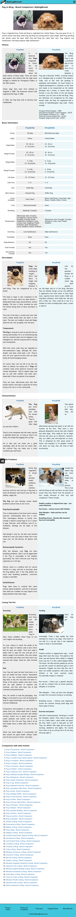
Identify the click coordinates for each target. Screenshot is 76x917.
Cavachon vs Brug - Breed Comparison (19, 855)
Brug (54, 49)
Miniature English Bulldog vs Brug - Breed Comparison (25, 869)
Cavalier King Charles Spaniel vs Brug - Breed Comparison (27, 835)
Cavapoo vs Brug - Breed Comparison (19, 846)
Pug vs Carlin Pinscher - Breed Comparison (21, 797)
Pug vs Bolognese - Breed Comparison (19, 777)
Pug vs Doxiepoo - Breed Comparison (19, 805)
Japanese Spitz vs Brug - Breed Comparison (21, 882)
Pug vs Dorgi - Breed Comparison (18, 791)
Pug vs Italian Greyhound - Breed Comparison (22, 780)
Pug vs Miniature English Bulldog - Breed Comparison (25, 774)
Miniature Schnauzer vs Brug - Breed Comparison (23, 852)
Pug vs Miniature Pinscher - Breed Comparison (22, 785)
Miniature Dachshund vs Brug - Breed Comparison (23, 871)
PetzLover (39, 908)
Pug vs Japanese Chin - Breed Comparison (21, 772)
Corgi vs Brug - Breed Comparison (18, 849)
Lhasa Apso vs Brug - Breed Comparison (20, 874)
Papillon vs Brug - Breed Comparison (19, 860)
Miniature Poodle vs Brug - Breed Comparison (22, 880)
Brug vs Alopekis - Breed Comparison (19, 819)
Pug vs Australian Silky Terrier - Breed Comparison (23, 788)
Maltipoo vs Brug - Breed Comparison (19, 833)
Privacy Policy (7, 908)
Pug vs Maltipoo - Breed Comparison (19, 755)
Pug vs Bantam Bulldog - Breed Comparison (21, 810)
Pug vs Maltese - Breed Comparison (18, 752)
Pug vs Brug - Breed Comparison (17, 830)
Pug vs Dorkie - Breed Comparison (18, 799)
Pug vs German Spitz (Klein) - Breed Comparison (23, 802)
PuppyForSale (53, 908)
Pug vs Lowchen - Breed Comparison (19, 816)
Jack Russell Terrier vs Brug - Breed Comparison (23, 841)
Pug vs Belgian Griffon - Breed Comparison (21, 794)
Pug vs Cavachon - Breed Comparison (19, 766)
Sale (21, 49)
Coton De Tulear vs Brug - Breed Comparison (22, 877)
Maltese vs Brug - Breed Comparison (19, 827)
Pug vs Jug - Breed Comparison (17, 783)
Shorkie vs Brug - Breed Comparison (19, 821)
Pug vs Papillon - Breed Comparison (19, 769)
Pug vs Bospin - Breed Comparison (18, 808)
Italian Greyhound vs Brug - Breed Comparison (22, 885)
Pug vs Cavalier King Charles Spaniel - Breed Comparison (26, 758)
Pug (17, 49)
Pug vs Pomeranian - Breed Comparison (20, 749)
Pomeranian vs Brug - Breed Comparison (20, 824)
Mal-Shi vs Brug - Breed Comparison (19, 857)
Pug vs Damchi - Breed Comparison (18, 813)
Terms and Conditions (24, 908)
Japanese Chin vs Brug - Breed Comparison (21, 866)
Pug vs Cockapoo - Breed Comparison (19, 760)
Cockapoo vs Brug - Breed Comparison (19, 844)
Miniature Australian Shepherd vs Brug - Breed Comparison (27, 863)
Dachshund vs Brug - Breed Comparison (20, 838)
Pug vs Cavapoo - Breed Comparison (19, 763)
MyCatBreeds (68, 908)
